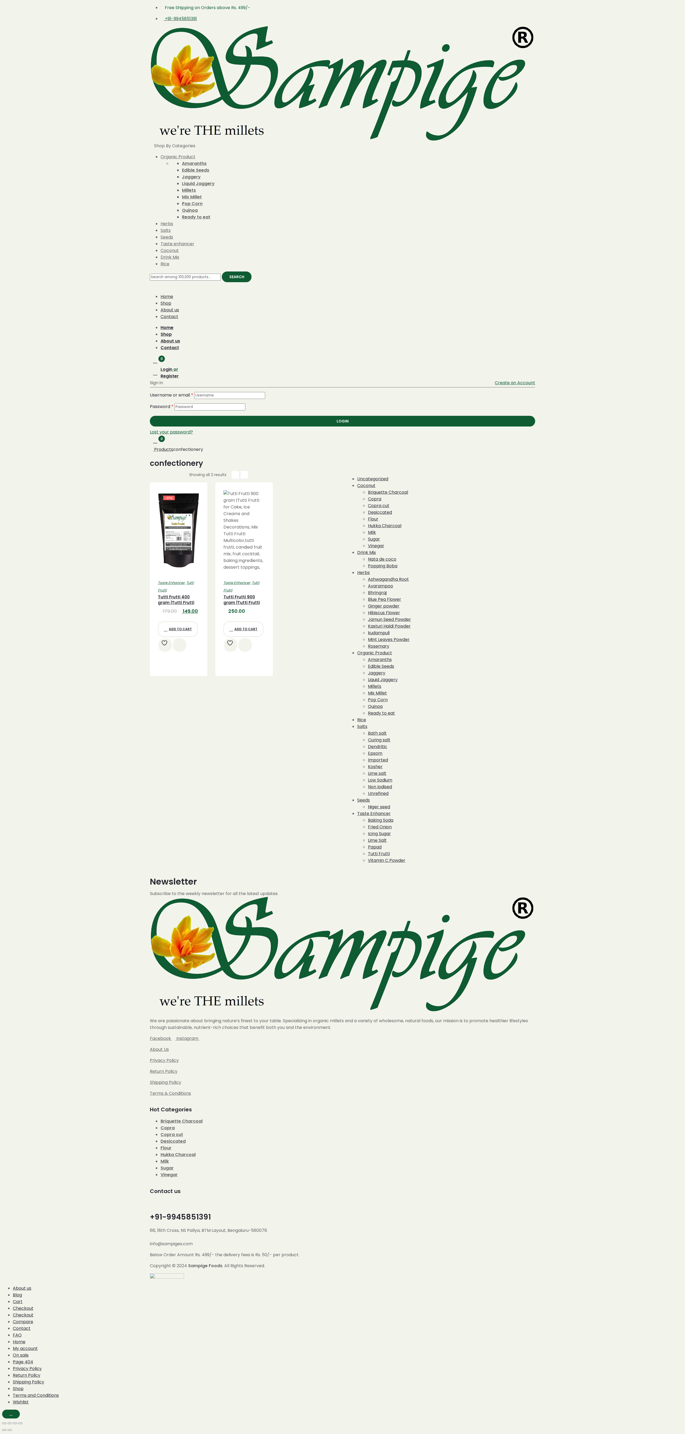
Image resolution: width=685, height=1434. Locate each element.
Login (343, 421)
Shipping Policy (165, 1082)
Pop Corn (192, 204)
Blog (17, 1295)
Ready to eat (196, 217)
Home (167, 296)
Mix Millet (192, 197)
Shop (166, 303)
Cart (17, 1302)
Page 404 (23, 1362)
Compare (23, 1322)
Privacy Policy (164, 1060)
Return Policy (163, 1071)
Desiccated (173, 1141)
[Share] (15, 1423)
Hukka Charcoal (178, 1155)
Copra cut (172, 1134)
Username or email (171, 395)
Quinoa (190, 210)
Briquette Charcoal (182, 1121)
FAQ (17, 1335)
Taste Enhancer (171, 582)
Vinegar (169, 1175)
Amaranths (194, 163)
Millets (189, 190)
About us (170, 310)
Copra (168, 1128)
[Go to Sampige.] (152, 449)
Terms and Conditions (36, 1395)
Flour (166, 1148)
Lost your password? (171, 432)
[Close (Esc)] (20, 1423)
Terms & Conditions (170, 1093)
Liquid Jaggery (198, 183)
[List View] (244, 475)
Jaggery (191, 177)
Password (161, 406)
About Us (159, 1049)
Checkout (23, 1308)
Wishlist (21, 1402)
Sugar (167, 1168)
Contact (169, 317)
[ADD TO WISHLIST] (165, 645)
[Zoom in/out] (4, 1423)
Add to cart (180, 629)
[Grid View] (235, 475)
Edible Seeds (195, 170)
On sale (21, 1355)
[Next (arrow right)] (9, 1430)
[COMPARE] (179, 645)
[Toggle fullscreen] (9, 1423)
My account (25, 1348)
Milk (165, 1161)
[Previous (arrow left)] (4, 1430)
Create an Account (515, 383)
